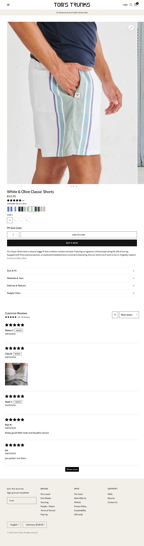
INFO (76, 489)
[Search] (131, 5)
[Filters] (115, 314)
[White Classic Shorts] (15, 209)
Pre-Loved (45, 494)
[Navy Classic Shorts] (21, 209)
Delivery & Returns (16, 285)
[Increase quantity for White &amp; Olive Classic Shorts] (17, 235)
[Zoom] (131, 27)
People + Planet (48, 506)
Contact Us (112, 502)
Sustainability (80, 510)
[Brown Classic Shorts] (43, 209)
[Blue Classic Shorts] (10, 209)
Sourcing (44, 502)
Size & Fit (11, 270)
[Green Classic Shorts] (37, 209)
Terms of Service (48, 510)
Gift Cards (78, 514)
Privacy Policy (80, 506)
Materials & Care (15, 278)
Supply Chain (14, 293)
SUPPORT (113, 489)
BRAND (44, 489)
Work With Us (80, 498)
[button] (14, 200)
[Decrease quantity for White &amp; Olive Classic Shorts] (9, 235)
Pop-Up (44, 514)
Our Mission (46, 498)
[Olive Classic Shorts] (26, 209)
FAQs (110, 494)
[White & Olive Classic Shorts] (32, 209)
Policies (77, 502)
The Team (78, 494)
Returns (111, 498)
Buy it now (72, 243)
